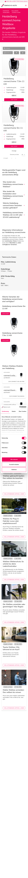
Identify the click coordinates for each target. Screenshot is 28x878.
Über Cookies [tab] (22, 411)
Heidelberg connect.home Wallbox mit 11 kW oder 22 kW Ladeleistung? (13, 214)
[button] (8, 52)
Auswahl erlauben (14, 464)
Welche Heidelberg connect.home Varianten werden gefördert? (12, 205)
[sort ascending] (16, 52)
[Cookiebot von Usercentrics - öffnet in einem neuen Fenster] (19, 407)
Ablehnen (14, 469)
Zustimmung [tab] (5, 411)
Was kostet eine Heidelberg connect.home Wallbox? (13, 184)
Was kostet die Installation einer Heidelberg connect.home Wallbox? (13, 195)
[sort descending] (22, 52)
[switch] (24, 443)
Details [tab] (14, 411)
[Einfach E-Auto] (9, 5)
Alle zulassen (14, 459)
